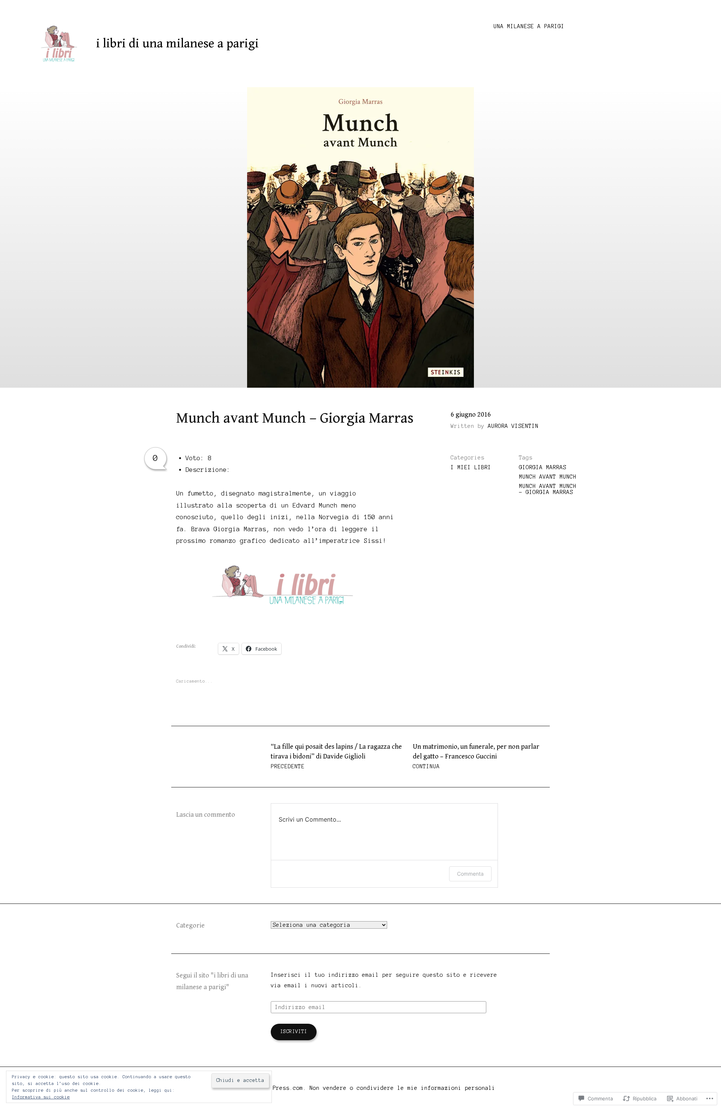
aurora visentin (513, 426)
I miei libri (471, 467)
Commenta (470, 873)
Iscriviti (293, 1031)
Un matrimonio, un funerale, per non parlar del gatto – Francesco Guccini (476, 756)
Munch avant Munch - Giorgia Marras (547, 489)
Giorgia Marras (542, 467)
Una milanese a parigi (528, 26)
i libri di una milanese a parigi (177, 43)
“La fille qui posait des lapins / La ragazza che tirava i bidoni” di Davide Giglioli (336, 756)
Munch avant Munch (547, 477)
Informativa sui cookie (41, 1097)
